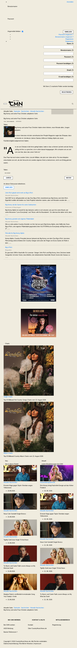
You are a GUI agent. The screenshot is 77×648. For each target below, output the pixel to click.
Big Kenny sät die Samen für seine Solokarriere (20, 205)
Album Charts (8, 453)
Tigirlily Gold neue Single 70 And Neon (16, 540)
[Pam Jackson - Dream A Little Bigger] (38, 323)
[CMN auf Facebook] (54, 111)
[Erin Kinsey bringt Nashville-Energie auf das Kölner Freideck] (56, 473)
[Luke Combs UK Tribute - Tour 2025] (38, 284)
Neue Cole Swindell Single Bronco (15, 514)
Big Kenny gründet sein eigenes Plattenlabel (19, 219)
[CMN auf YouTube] (66, 111)
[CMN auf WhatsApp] (62, 111)
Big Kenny (7, 173)
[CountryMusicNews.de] (16, 104)
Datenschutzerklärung (11, 643)
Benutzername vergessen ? (64, 37)
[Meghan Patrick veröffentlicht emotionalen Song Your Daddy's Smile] (20, 582)
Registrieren (69, 39)
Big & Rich (8, 247)
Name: (69, 43)
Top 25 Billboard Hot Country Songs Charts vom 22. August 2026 (25, 400)
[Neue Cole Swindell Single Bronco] (20, 501)
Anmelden (8, 187)
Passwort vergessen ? (66, 34)
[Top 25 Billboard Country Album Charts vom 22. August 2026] (29, 427)
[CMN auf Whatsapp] (63, 608)
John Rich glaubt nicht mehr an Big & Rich (19, 193)
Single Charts (8, 397)
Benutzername (12, 6)
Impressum (37, 643)
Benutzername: (66, 50)
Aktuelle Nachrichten (10, 482)
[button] (11, 632)
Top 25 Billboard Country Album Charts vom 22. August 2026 (23, 456)
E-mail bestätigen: (65, 77)
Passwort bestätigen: (64, 63)
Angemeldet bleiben (14, 31)
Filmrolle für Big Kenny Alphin (14, 233)
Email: (69, 70)
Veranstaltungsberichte (47, 482)
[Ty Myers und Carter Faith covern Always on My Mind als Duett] (20, 553)
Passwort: (67, 57)
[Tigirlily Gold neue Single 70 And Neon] (20, 527)
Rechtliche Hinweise (26, 643)
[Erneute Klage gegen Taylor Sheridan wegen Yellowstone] (20, 473)
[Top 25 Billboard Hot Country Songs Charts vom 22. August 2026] (29, 370)
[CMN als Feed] (70, 111)
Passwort (11, 19)
